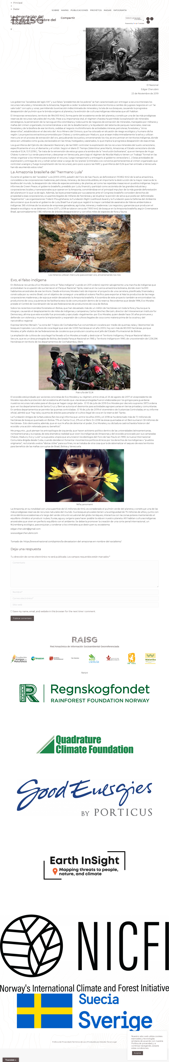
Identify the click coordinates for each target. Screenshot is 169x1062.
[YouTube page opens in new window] (148, 22)
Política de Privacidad (61, 1042)
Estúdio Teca (105, 1042)
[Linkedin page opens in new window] (151, 18)
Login (114, 1042)
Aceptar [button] (137, 1053)
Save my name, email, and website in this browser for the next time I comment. (54, 611)
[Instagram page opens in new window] (148, 18)
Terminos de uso (79, 1042)
